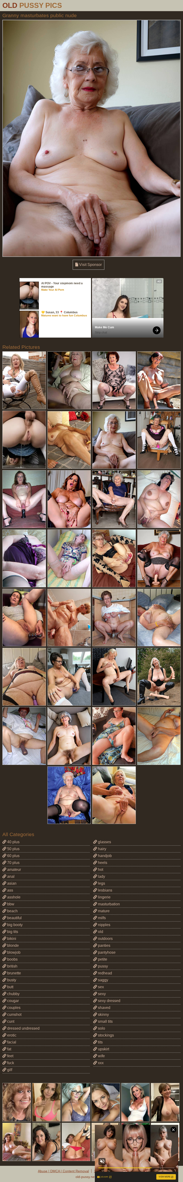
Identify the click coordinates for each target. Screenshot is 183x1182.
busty (11, 980)
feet (9, 1056)
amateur (13, 870)
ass (9, 890)
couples (13, 1008)
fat (8, 1049)
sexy (101, 994)
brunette (13, 973)
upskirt (103, 1049)
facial (11, 1042)
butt (9, 987)
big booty (14, 925)
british (11, 966)
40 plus (13, 842)
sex (100, 987)
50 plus (13, 849)
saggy (102, 980)
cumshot (13, 1014)
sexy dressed (108, 1001)
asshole (13, 897)
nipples (103, 925)
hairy (101, 849)
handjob (104, 856)
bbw (10, 904)
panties (103, 945)
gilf (9, 1070)
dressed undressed (23, 1028)
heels (102, 863)
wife (101, 1056)
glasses (104, 842)
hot (100, 870)
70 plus (13, 863)
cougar (12, 1001)
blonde (12, 945)
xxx (100, 1063)
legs (101, 883)
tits (100, 1042)
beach (12, 911)
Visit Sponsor (90, 265)
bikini (11, 939)
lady (101, 876)
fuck (10, 1063)
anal (10, 876)
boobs (12, 959)
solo (101, 1028)
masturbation (108, 904)
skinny (103, 1014)
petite (102, 959)
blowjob (13, 952)
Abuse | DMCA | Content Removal (63, 1171)
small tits (105, 1021)
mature (103, 911)
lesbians (104, 890)
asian (11, 883)
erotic (11, 1035)
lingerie (104, 897)
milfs (101, 918)
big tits (12, 932)
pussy (102, 966)
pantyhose (106, 952)
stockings (105, 1035)
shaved (103, 1008)
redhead (104, 973)
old (100, 932)
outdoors (105, 939)
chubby (13, 994)
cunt (10, 1021)
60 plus (13, 856)
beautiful (14, 918)
